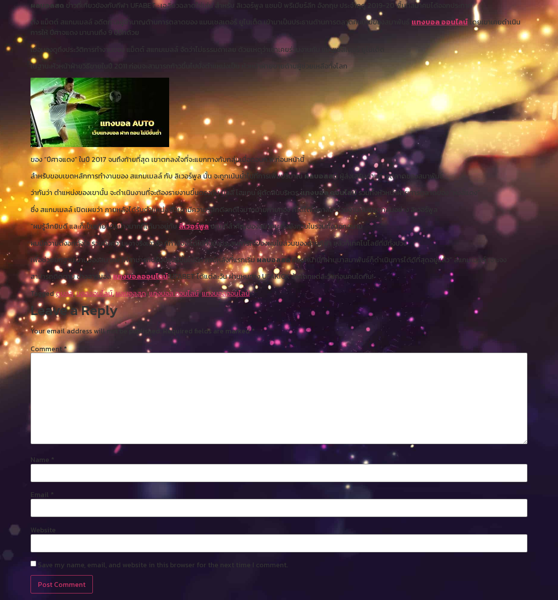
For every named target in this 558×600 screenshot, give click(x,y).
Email (42, 494)
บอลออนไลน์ (94, 293)
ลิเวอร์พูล (194, 226)
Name (42, 459)
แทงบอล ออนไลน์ (440, 22)
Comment (49, 348)
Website (43, 529)
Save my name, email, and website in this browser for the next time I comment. (163, 564)
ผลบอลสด (131, 293)
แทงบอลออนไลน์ (140, 276)
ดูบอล (64, 293)
